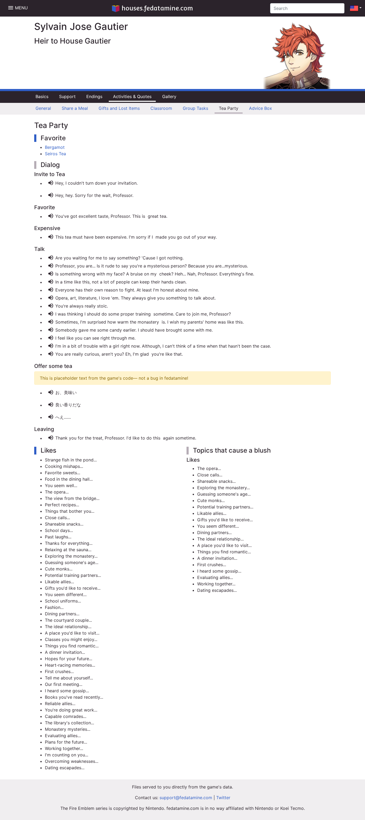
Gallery (169, 96)
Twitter (223, 797)
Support (67, 96)
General (43, 108)
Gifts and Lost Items (119, 108)
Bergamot (55, 147)
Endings (94, 96)
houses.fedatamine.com (157, 8)
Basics (42, 96)
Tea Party (228, 108)
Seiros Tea (55, 153)
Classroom (161, 108)
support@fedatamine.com (186, 797)
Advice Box (260, 108)
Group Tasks (195, 108)
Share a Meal (75, 108)
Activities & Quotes (132, 96)
